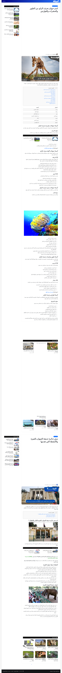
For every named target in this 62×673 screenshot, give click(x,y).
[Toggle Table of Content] (56, 88)
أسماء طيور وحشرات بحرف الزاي (49, 98)
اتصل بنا (12, 671)
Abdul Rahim (54, 54)
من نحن (9, 671)
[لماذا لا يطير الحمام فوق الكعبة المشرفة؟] (16, 19)
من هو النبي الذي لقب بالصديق (9, 21)
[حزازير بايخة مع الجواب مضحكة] (16, 35)
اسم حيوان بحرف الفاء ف (48, 148)
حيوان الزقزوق (52, 103)
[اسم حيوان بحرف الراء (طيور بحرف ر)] (28, 346)
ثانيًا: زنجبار (52, 100)
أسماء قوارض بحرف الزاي (50, 102)
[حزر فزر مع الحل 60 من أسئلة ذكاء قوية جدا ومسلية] (55, 139)
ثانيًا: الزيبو (52, 94)
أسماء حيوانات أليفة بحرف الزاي (49, 92)
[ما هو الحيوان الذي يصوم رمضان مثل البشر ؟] (40, 422)
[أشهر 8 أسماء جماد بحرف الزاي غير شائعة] (28, 423)
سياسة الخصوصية (5, 671)
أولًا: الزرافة (52, 93)
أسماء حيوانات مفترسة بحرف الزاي (49, 89)
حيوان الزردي (52, 90)
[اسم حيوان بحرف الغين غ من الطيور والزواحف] (52, 346)
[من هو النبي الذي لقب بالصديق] (16, 22)
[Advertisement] (40, 33)
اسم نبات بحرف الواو (49, 292)
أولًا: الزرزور (52, 99)
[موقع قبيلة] (56, 1)
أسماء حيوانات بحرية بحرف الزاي (49, 95)
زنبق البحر (52, 97)
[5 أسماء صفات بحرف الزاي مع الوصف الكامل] (16, 31)
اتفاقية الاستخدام (16, 671)
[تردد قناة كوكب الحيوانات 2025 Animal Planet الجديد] (40, 379)
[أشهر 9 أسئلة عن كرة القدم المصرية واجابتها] (37, 139)
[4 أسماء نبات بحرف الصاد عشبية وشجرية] (16, 27)
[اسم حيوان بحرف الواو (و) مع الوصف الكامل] (52, 423)
